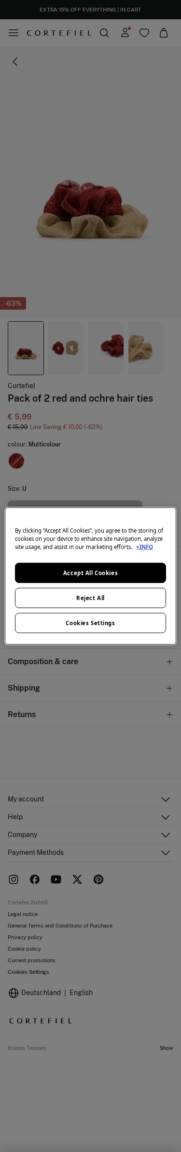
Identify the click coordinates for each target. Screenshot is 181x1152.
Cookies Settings (90, 623)
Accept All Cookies (90, 572)
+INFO (144, 546)
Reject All (90, 598)
